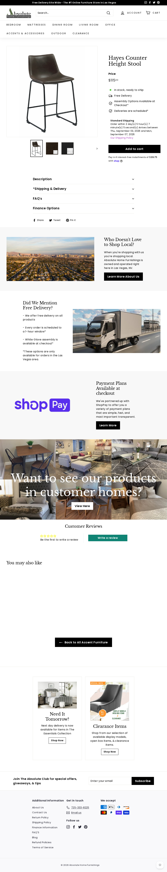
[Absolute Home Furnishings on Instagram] (68, 827)
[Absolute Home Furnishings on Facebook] (74, 827)
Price (112, 74)
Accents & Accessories (26, 33)
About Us (38, 807)
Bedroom (14, 24)
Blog (35, 837)
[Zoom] (52, 91)
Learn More (108, 425)
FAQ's (37, 198)
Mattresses (37, 24)
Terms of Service (42, 847)
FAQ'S (35, 832)
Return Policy (40, 817)
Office (110, 24)
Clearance (81, 33)
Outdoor (58, 33)
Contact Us (39, 812)
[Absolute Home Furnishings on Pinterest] (85, 827)
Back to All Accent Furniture (86, 642)
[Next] (95, 148)
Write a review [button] (108, 538)
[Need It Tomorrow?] (57, 695)
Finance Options (46, 208)
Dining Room (63, 24)
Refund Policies (41, 842)
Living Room (89, 24)
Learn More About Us (123, 276)
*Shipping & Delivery (50, 189)
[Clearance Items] (109, 701)
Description (42, 179)
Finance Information (45, 827)
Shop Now (57, 740)
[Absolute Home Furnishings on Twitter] (80, 827)
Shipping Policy (41, 822)
